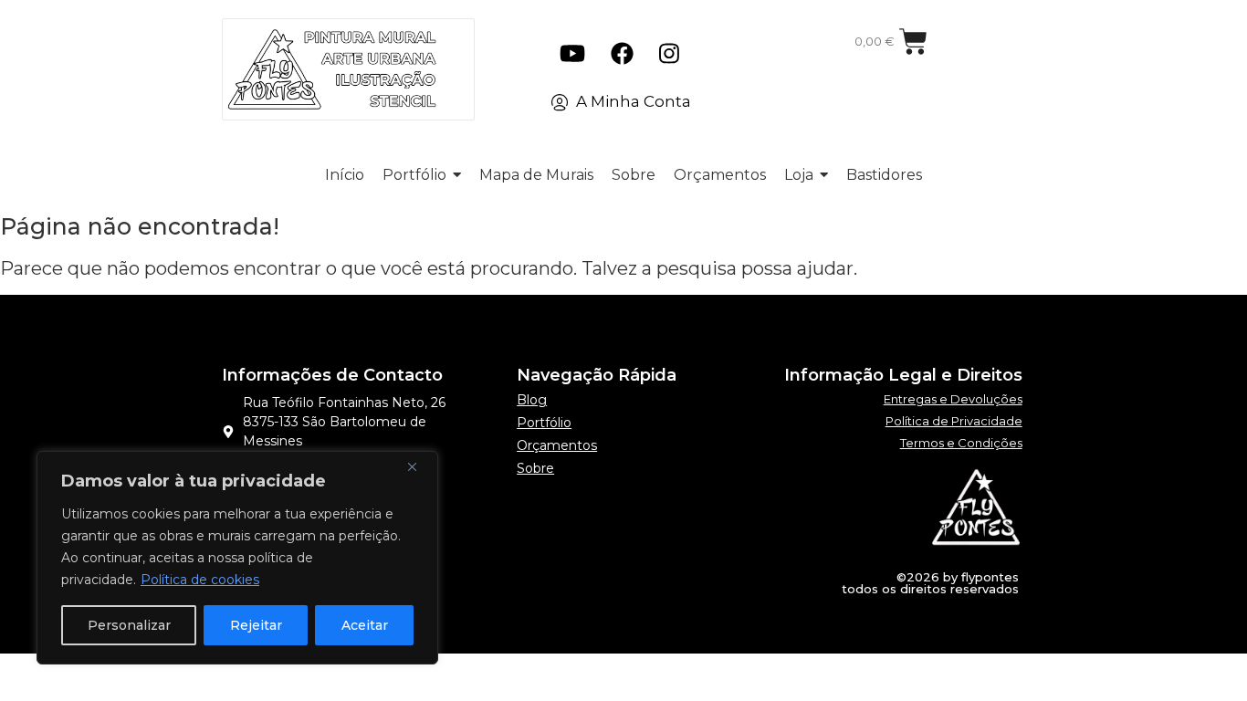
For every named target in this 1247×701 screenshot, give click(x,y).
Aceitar (364, 625)
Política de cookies (200, 579)
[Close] (419, 466)
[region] (237, 557)
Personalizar (129, 625)
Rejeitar (256, 625)
